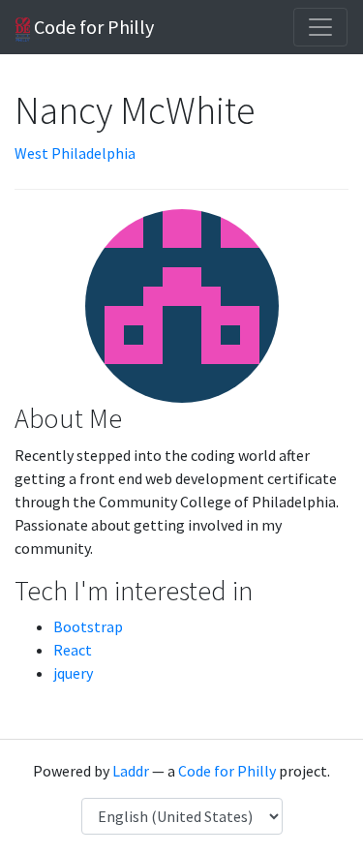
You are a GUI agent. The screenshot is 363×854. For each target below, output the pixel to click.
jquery (73, 673)
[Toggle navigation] (320, 27)
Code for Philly (92, 27)
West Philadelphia (75, 153)
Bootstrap (88, 626)
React (72, 649)
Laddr (130, 770)
